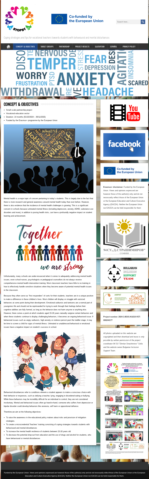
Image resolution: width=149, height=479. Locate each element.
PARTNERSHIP (64, 46)
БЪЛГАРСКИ (99, 46)
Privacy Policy (129, 46)
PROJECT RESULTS (82, 46)
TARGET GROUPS (46, 46)
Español (113, 46)
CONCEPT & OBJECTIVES (25, 46)
